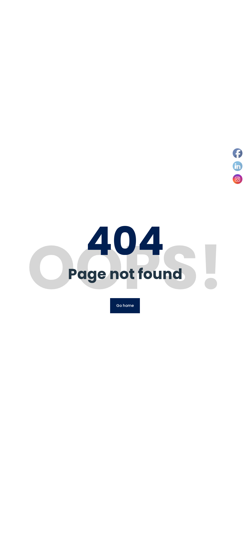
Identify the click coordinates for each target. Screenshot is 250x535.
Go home (125, 305)
